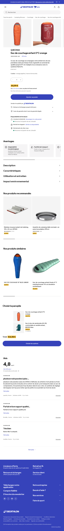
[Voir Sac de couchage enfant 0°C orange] (18, 316)
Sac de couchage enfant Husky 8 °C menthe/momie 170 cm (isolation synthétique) (45, 284)
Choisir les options (32, 343)
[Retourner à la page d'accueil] (30, 7)
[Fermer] (59, 2)
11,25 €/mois (16, 88)
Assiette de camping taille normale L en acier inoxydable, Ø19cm (46, 228)
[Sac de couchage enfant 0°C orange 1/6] (17, 33)
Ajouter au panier (32, 97)
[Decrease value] (13, 80)
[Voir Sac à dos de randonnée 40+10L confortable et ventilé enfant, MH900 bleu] (18, 327)
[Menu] (5, 7)
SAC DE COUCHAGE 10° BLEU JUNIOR (16, 282)
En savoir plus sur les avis (10, 371)
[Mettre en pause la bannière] (56, 2)
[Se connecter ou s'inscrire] (55, 7)
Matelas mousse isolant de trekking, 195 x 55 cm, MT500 (16, 228)
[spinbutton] (17, 79)
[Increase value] (21, 80)
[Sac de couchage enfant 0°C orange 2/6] (47, 33)
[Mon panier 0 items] (59, 7)
